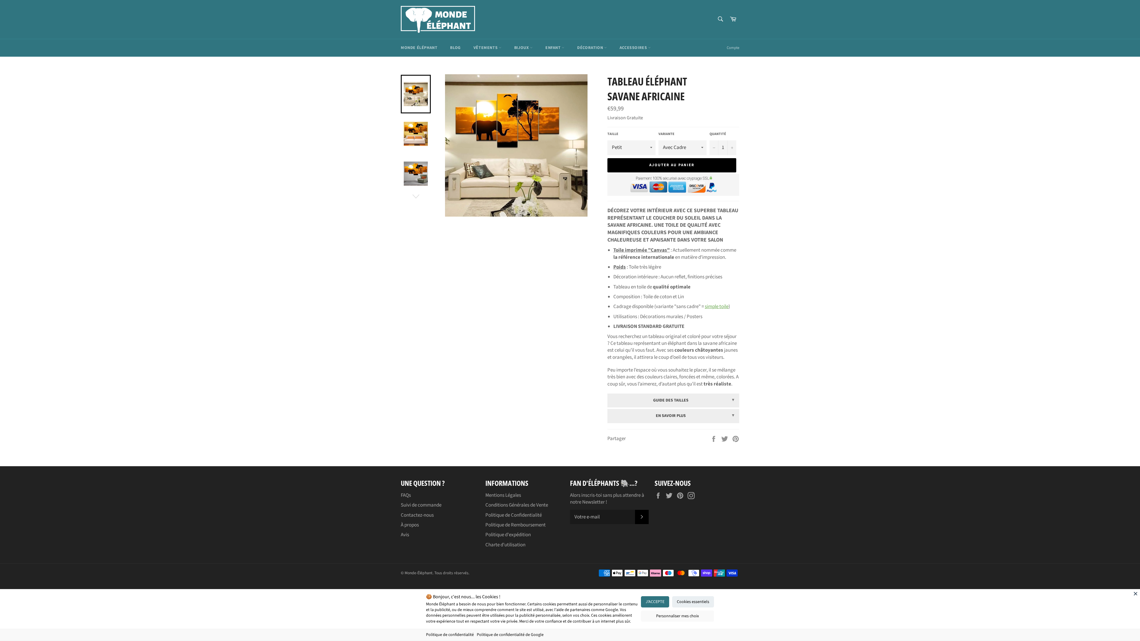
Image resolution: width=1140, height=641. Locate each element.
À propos (410, 525)
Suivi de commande (421, 505)
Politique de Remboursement (515, 525)
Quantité (718, 134)
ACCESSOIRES (634, 48)
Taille (612, 134)
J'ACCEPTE (655, 602)
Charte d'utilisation (505, 544)
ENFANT (553, 48)
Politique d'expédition (508, 534)
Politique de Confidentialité (513, 515)
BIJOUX (522, 48)
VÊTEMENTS (486, 48)
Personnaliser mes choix (677, 616)
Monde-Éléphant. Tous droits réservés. (437, 573)
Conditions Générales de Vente (516, 505)
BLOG (455, 48)
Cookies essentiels (693, 602)
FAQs (406, 495)
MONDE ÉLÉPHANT (419, 48)
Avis (405, 534)
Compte (733, 47)
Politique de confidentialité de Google (510, 635)
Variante (666, 134)
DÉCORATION (590, 48)
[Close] (1135, 593)
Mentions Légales (503, 495)
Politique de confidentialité (450, 635)
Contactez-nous (417, 515)
